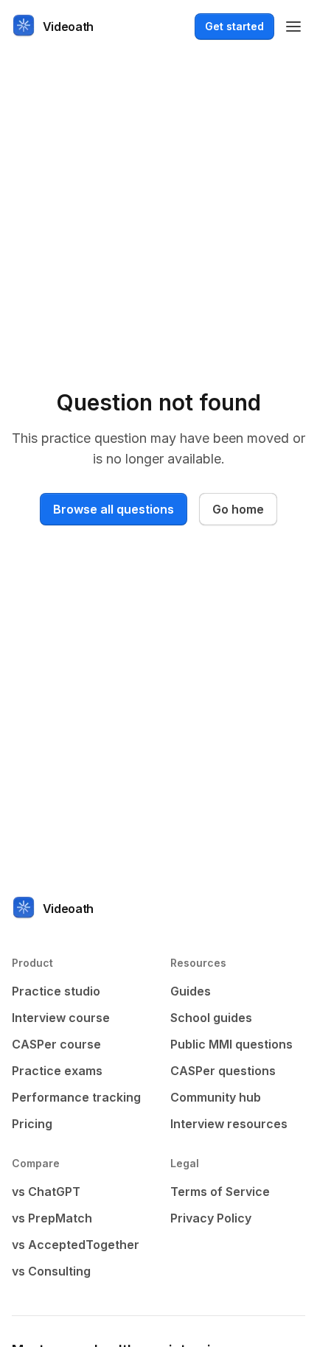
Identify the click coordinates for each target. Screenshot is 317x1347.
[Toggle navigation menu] (293, 26)
